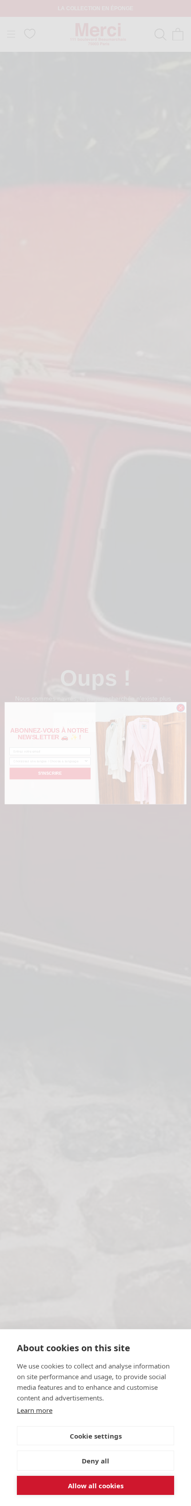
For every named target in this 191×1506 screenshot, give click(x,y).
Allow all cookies (95, 1485)
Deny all (95, 1460)
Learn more (34, 1410)
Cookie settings (96, 1435)
